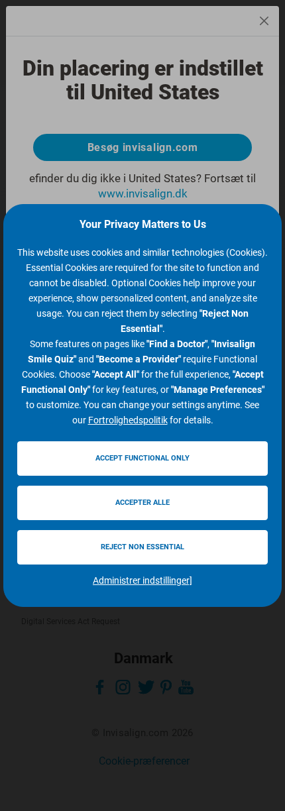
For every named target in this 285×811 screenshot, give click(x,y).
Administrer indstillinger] (142, 580)
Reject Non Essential (142, 547)
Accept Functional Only (142, 458)
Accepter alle (142, 502)
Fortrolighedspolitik (128, 420)
